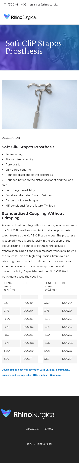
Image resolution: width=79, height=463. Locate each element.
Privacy (48, 429)
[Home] (20, 17)
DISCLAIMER (32, 429)
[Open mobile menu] (71, 17)
